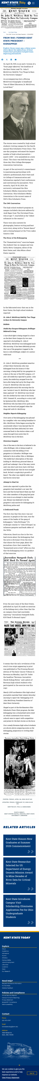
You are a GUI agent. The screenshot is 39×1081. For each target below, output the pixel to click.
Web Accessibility (7, 1004)
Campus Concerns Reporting (10, 997)
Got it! (32, 1073)
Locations (5, 967)
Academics (5, 951)
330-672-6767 (6, 1020)
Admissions (5, 953)
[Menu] (33, 3)
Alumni (4, 955)
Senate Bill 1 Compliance (9, 1002)
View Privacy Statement (10, 1077)
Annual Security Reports (9, 995)
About (4, 949)
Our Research (6, 971)
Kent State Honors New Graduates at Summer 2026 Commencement (19, 842)
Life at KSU (5, 964)
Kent (4, 32)
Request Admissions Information (12, 983)
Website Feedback (7, 988)
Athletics (4, 958)
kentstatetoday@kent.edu (10, 1026)
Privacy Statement (7, 1000)
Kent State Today (14, 3)
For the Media (6, 985)
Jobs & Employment (8, 962)
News (3, 969)
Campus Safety (6, 960)
